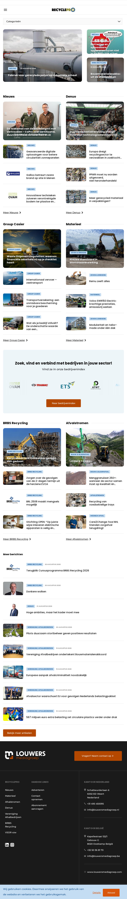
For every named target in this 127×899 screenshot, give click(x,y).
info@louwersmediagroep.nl (103, 809)
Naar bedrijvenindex (63, 403)
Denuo (9, 807)
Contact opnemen (37, 797)
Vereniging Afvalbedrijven (13, 815)
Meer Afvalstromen (77, 539)
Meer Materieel (74, 340)
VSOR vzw (10, 832)
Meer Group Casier (14, 340)
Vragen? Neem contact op (96, 755)
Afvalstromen (12, 802)
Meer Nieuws (10, 212)
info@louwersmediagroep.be (103, 856)
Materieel (10, 795)
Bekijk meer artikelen (19, 732)
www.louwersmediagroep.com (104, 872)
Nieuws (9, 790)
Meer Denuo (73, 212)
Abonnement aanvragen (39, 807)
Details (97, 892)
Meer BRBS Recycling (15, 539)
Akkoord (111, 893)
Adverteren (37, 790)
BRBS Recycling (10, 825)
